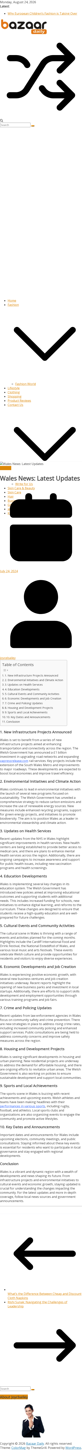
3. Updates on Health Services (24, 684)
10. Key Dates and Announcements (28, 717)
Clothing (14, 392)
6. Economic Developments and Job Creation (33, 698)
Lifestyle (14, 388)
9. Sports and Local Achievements (26, 712)
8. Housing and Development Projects (29, 708)
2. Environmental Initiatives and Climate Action (34, 680)
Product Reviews (19, 401)
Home (12, 300)
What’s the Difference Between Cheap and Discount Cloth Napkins (44, 1296)
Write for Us (24, 484)
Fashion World (25, 384)
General (5, 468)
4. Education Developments (22, 689)
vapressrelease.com (14, 761)
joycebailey (8, 658)
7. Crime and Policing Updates (24, 703)
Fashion (13, 305)
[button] (45, 380)
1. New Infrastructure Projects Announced (31, 675)
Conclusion (13, 721)
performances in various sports (22, 1106)
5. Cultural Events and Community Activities (32, 694)
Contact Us (15, 405)
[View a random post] (41, 116)
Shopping (15, 396)
